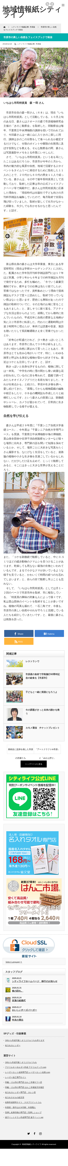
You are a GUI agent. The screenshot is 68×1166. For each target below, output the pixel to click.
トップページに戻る (33, 764)
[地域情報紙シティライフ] (32, 11)
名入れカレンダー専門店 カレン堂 (20, 1092)
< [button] (7, 236)
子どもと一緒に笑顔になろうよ (41, 692)
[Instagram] (40, 1133)
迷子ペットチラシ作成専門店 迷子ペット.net (24, 1117)
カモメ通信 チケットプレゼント (43, 727)
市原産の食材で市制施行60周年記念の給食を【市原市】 (43, 676)
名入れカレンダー (12, 1045)
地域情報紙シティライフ (31, 1144)
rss (47, 4)
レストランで (32, 661)
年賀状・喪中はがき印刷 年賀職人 (20, 1107)
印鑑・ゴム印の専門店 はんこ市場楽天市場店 (24, 1087)
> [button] (60, 236)
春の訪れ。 (17, 991)
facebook (52, 4)
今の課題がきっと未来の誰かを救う (43, 712)
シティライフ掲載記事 (26, 44)
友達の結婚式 (19, 1000)
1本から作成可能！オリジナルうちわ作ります (24, 1040)
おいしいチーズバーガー (24, 1010)
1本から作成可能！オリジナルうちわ (21, 1062)
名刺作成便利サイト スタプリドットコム (23, 1102)
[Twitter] (28, 1133)
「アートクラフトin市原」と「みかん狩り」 (47, 751)
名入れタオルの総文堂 (14, 1097)
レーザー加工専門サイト (15, 1077)
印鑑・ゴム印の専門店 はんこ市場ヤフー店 (23, 1082)
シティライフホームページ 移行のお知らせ (34, 981)
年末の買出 (17, 1020)
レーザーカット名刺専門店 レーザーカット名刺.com (27, 1072)
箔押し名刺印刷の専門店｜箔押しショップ (23, 1112)
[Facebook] (34, 1133)
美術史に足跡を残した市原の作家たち (20, 751)
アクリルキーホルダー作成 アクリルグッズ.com (25, 1067)
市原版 (38, 44)
